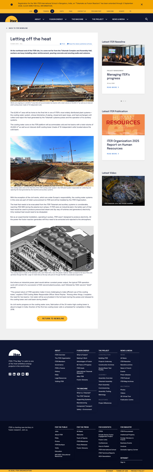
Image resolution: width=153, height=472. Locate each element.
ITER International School (107, 450)
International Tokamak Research (84, 372)
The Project (98, 19)
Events (123, 371)
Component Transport (84, 406)
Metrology (102, 395)
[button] (149, 17)
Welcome (80, 435)
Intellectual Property (128, 435)
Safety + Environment (84, 409)
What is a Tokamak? (84, 393)
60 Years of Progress (84, 365)
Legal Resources (61, 378)
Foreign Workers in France (127, 439)
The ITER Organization (62, 358)
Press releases (126, 375)
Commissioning (104, 388)
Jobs (56, 431)
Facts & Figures (82, 438)
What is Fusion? (82, 355)
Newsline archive (126, 365)
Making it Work (82, 358)
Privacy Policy (137, 471)
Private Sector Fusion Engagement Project (106, 435)
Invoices (123, 446)
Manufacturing (82, 403)
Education (58, 451)
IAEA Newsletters (105, 456)
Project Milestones (105, 403)
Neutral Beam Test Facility (105, 369)
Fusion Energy (56, 19)
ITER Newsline (126, 361)
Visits (57, 448)
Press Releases (82, 445)
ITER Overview (60, 355)
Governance (59, 365)
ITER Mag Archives (127, 381)
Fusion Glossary (82, 380)
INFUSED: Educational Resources (62, 455)
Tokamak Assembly (105, 381)
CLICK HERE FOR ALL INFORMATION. (38, 6)
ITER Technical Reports (107, 453)
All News (124, 358)
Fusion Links (103, 440)
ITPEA (101, 431)
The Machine (77, 19)
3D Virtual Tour (126, 396)
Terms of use (122, 471)
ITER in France (60, 368)
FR (130, 11)
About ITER (59, 435)
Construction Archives (106, 365)
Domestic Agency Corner (129, 450)
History (57, 371)
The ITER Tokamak (83, 396)
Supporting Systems (84, 399)
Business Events (126, 443)
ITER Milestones (82, 441)
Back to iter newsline (18, 28)
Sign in (123, 462)
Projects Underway (105, 361)
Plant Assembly (104, 385)
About (38, 19)
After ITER (80, 376)
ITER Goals (80, 368)
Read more (112, 87)
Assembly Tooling (105, 391)
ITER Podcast (125, 378)
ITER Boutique (60, 445)
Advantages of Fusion (84, 361)
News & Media (118, 19)
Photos (123, 390)
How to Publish (104, 446)
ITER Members (60, 361)
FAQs (57, 375)
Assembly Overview (106, 378)
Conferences (103, 443)
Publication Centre (127, 400)
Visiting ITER (59, 381)
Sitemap (109, 471)
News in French (126, 368)
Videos (123, 393)
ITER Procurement (127, 431)
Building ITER (103, 358)
